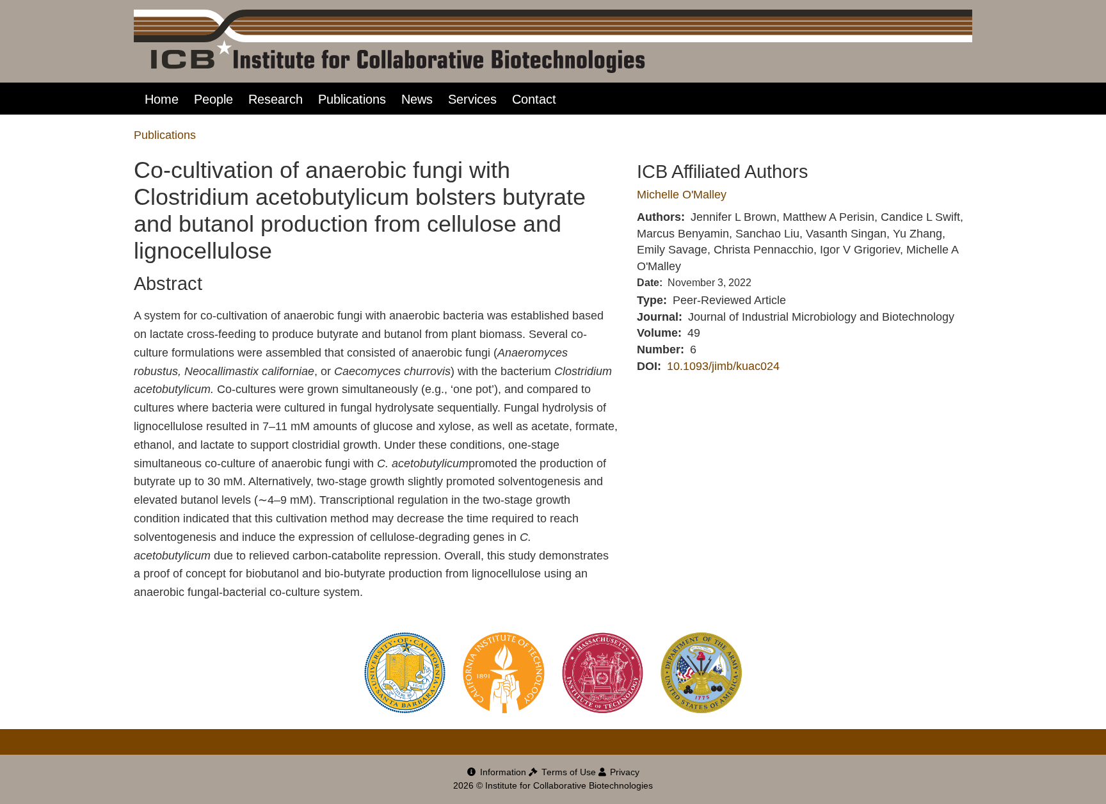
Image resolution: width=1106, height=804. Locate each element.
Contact (534, 99)
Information (501, 772)
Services (472, 99)
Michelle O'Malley (681, 194)
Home (162, 99)
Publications (352, 99)
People (213, 99)
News (417, 99)
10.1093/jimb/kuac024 (723, 366)
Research (275, 99)
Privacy (623, 772)
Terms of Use (567, 772)
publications (165, 135)
